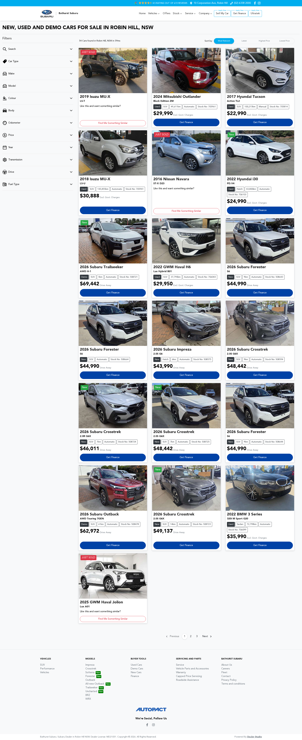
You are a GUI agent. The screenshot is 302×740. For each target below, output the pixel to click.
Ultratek (255, 13)
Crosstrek (90, 669)
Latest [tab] (244, 41)
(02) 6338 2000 (242, 3)
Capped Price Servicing (189, 676)
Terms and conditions (233, 684)
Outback (90, 680)
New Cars (136, 672)
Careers (225, 669)
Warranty (181, 672)
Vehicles (152, 13)
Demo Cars (137, 669)
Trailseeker (91, 687)
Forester (90, 676)
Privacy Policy (229, 680)
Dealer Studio (254, 737)
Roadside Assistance (187, 680)
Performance (47, 669)
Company (204, 13)
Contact (226, 676)
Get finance (239, 13)
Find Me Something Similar (113, 123)
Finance (135, 676)
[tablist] (254, 41)
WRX (88, 699)
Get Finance (186, 122)
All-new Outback (94, 684)
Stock (176, 13)
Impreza (89, 665)
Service (189, 13)
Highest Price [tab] (264, 41)
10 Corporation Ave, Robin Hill (211, 3)
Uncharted (91, 691)
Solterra (89, 672)
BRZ (87, 695)
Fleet (224, 672)
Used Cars (136, 665)
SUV (42, 665)
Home (142, 13)
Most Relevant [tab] (224, 41)
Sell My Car (222, 13)
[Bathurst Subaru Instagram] (260, 3)
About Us (226, 665)
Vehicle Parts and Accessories (192, 669)
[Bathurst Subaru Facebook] (255, 3)
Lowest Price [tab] (284, 41)
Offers (166, 13)
